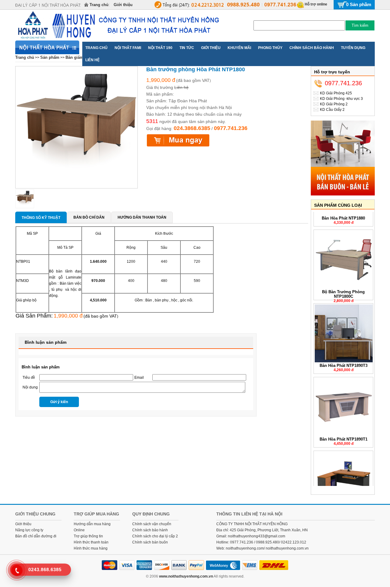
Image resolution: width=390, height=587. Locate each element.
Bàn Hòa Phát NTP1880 (343, 212)
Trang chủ (99, 4)
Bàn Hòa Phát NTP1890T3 (343, 359)
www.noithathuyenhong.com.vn (186, 576)
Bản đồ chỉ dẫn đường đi (35, 536)
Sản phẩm (49, 57)
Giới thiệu (123, 4)
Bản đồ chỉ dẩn (89, 217)
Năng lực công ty (29, 530)
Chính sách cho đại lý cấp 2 (155, 536)
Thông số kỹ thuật (41, 218)
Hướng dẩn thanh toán (142, 217)
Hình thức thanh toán (91, 542)
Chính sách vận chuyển (151, 524)
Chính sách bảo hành (150, 530)
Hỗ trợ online (316, 4)
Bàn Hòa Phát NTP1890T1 (343, 433)
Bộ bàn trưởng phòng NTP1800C (343, 288)
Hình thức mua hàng (91, 548)
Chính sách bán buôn (150, 542)
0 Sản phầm (358, 4)
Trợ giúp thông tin (88, 536)
